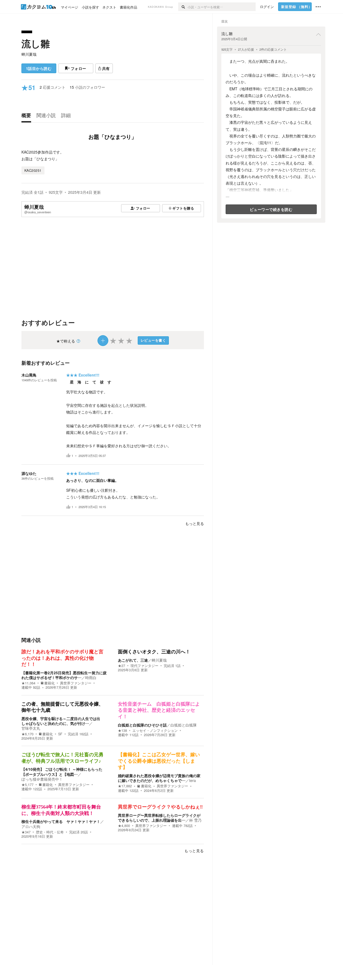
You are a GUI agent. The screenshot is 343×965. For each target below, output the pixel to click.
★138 (122, 730)
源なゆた (28, 473)
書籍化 (49, 683)
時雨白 (90, 677)
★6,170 (27, 734)
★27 (121, 666)
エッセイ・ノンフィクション (155, 730)
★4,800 (124, 826)
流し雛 (35, 43)
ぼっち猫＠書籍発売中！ (42, 779)
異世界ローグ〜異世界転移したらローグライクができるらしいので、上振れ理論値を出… (159, 818)
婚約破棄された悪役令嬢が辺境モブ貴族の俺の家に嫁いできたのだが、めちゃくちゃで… (159, 778)
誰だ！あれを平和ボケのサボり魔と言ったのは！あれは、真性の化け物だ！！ (62, 658)
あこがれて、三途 (133, 660)
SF (60, 734)
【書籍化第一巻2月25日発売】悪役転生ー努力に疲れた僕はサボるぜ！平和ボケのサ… (64, 675)
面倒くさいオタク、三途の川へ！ (154, 651)
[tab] (27, 116)
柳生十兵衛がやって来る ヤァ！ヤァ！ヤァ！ (60, 821)
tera (192, 780)
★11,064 (28, 683)
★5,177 (27, 785)
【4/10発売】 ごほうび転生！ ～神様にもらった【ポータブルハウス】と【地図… (61, 771)
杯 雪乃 (195, 820)
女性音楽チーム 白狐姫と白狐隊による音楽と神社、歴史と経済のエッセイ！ (159, 710)
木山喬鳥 (28, 375)
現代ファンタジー (144, 665)
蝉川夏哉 (28, 54)
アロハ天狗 (30, 826)
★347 (26, 832)
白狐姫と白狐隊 (183, 725)
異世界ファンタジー (75, 683)
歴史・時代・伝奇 (50, 832)
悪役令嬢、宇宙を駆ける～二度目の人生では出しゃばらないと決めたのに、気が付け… (60, 721)
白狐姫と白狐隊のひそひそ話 (142, 725)
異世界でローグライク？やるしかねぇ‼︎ (160, 807)
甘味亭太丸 (30, 728)
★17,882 (125, 786)
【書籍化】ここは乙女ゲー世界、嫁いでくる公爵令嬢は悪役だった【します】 (159, 761)
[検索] (183, 6)
